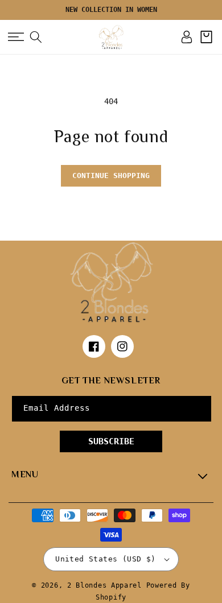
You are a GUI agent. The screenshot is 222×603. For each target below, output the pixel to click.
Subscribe (111, 441)
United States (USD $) (105, 559)
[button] (16, 37)
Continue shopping (111, 175)
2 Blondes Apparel (104, 585)
